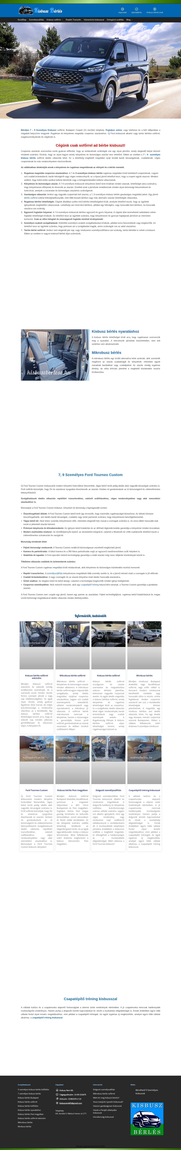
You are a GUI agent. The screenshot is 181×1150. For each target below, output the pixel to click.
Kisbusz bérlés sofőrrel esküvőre (36, 676)
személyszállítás (55, 573)
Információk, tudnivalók (90, 616)
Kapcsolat (123, 12)
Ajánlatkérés (136, 12)
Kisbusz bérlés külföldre (28, 1106)
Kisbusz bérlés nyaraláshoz (115, 331)
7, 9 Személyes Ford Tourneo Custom (90, 475)
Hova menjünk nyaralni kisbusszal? (108, 1101)
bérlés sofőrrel (31, 198)
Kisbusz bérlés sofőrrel (108, 675)
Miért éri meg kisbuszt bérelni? (106, 1097)
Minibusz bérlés (144, 675)
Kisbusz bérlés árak (155, 12)
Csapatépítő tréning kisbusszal (144, 790)
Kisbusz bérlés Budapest (28, 1097)
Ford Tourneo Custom (37, 790)
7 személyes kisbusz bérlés (29, 1093)
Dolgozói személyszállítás (108, 790)
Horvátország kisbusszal (103, 1117)
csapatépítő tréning (90, 585)
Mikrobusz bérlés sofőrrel (72, 675)
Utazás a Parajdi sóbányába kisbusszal (105, 1111)
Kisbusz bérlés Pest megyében (72, 790)
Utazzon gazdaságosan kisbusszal (107, 1106)
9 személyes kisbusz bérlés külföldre (33, 1089)
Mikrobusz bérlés (106, 353)
